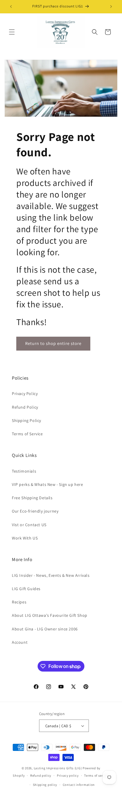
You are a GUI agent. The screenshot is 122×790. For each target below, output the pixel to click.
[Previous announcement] (10, 6)
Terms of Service (27, 433)
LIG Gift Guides (26, 588)
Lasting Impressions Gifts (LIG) (58, 768)
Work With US (25, 538)
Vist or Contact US (29, 524)
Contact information (79, 785)
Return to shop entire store (53, 343)
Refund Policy (25, 407)
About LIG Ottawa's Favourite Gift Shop (49, 615)
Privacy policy (68, 775)
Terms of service (96, 775)
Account (20, 642)
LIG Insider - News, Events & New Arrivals (51, 575)
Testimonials (24, 471)
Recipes (19, 602)
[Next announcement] (111, 6)
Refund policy (40, 775)
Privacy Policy (25, 393)
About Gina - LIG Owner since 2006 (45, 629)
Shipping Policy (26, 420)
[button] (11, 31)
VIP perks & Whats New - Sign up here (47, 484)
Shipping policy (45, 785)
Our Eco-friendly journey (35, 511)
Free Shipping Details (32, 497)
